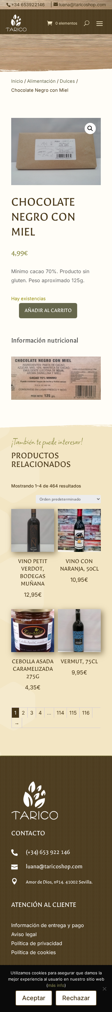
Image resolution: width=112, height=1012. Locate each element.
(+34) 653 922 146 (48, 852)
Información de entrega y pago (47, 925)
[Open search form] (86, 23)
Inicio (17, 81)
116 (86, 713)
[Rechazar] (104, 989)
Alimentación (41, 81)
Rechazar (76, 998)
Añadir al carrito (48, 310)
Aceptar (33, 998)
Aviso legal (24, 934)
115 (73, 713)
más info (56, 985)
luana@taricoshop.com (54, 866)
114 (60, 713)
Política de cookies (33, 952)
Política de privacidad (36, 943)
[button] (100, 23)
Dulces (67, 81)
